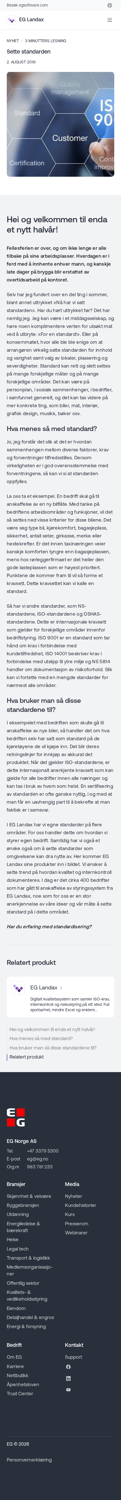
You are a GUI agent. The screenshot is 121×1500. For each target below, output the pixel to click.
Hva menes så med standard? (41, 1038)
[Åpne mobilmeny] (109, 20)
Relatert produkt (27, 1057)
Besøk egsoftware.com (27, 5)
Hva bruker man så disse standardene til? (53, 1048)
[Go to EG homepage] (16, 1117)
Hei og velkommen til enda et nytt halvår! (52, 1029)
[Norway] (109, 5)
